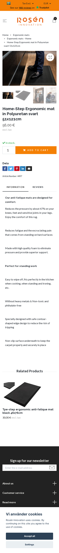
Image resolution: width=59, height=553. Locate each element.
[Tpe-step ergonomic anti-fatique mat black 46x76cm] (29, 394)
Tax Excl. (26, 3)
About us (7, 483)
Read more (9, 502)
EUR (46, 3)
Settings (29, 544)
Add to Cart (38, 150)
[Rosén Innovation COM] (30, 21)
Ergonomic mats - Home (19, 38)
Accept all (29, 536)
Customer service (13, 492)
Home (5, 35)
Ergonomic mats (21, 35)
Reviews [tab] (38, 187)
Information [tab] (15, 187)
